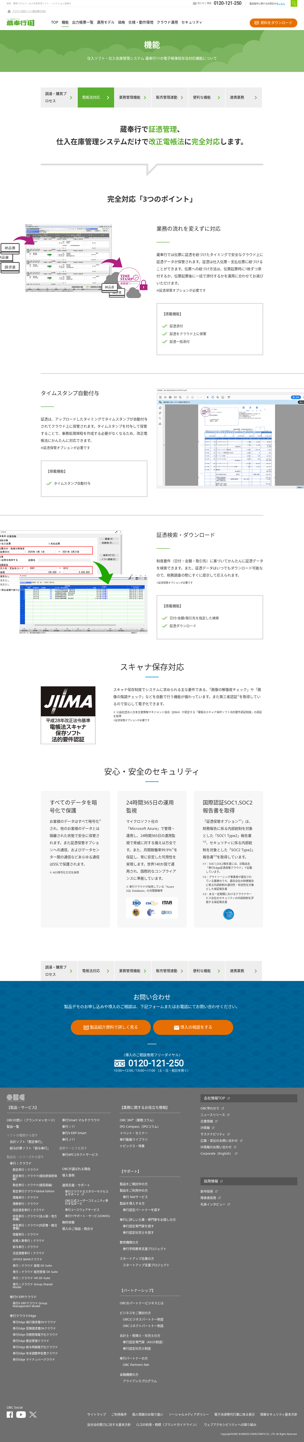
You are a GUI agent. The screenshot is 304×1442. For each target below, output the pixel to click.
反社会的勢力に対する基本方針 (109, 1424)
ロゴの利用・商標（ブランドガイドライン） (167, 1424)
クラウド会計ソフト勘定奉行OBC (29, 11)
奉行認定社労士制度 (137, 1348)
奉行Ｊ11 (68, 1139)
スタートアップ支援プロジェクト (146, 1265)
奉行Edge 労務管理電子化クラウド (35, 1334)
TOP (54, 22)
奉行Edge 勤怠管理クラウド (31, 1340)
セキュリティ (192, 22)
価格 (121, 22)
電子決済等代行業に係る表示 (234, 1414)
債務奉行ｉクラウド (26, 1203)
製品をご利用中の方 (134, 1190)
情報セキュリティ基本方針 (278, 1414)
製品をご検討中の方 (134, 1184)
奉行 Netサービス (135, 1196)
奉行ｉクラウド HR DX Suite (31, 1278)
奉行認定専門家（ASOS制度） (144, 1342)
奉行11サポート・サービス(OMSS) (87, 1216)
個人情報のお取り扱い (147, 1414)
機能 (65, 22)
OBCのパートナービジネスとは (142, 1303)
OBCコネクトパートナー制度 (143, 1325)
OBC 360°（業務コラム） (138, 1120)
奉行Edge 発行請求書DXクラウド (34, 1322)
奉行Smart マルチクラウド (81, 1120)
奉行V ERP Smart (74, 1133)
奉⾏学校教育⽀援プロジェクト (144, 1248)
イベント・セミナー (134, 1133)
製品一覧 (13, 1126)
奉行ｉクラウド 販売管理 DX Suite (35, 1271)
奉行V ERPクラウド (23, 1296)
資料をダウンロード (276, 23)
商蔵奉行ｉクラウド (26, 1234)
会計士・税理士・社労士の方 (140, 1335)
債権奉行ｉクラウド (26, 1197)
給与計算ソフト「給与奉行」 (30, 1148)
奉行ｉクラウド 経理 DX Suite (32, 1265)
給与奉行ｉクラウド (26, 1246)
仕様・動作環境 (140, 22)
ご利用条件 (119, 1414)
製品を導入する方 (132, 1203)
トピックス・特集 (132, 1146)
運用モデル (106, 22)
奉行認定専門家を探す (138, 1226)
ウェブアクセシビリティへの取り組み (230, 1424)
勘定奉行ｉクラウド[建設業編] (32, 1185)
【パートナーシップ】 (137, 1290)
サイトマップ (96, 1414)
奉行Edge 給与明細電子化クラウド (35, 1347)
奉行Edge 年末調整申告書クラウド (35, 1353)
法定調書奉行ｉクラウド (29, 1253)
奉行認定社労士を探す (138, 1232)
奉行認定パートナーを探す (141, 1209)
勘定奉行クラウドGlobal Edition (34, 1191)
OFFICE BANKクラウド (27, 1259)
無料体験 (68, 1222)
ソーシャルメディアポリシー (189, 1414)
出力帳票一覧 (82, 22)
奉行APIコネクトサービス (80, 1154)
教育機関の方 (129, 1242)
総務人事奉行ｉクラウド (29, 1240)
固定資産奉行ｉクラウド (29, 1209)
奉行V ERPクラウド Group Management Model (30, 1305)
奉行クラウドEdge (23, 1315)
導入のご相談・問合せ (77, 1228)
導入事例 (68, 1175)
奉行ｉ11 (68, 1126)
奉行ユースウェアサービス (82, 1209)
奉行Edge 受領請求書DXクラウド (34, 1328)
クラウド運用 (167, 22)
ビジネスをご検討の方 (135, 1312)
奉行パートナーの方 (134, 1358)
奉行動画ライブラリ (134, 1139)
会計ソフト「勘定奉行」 (27, 1141)
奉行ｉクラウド (21, 1163)
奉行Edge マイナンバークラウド (34, 1359)
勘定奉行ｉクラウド (26, 1169)
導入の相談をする (196, 1027)
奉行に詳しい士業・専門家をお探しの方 (148, 1219)
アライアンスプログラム (140, 1381)
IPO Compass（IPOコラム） (140, 1126)
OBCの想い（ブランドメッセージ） (32, 1120)
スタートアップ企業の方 (137, 1258)
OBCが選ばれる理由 (76, 1168)
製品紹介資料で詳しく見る (114, 1027)
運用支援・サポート (76, 1185)
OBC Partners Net (136, 1364)
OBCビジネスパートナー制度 (143, 1319)
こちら (281, 3)
